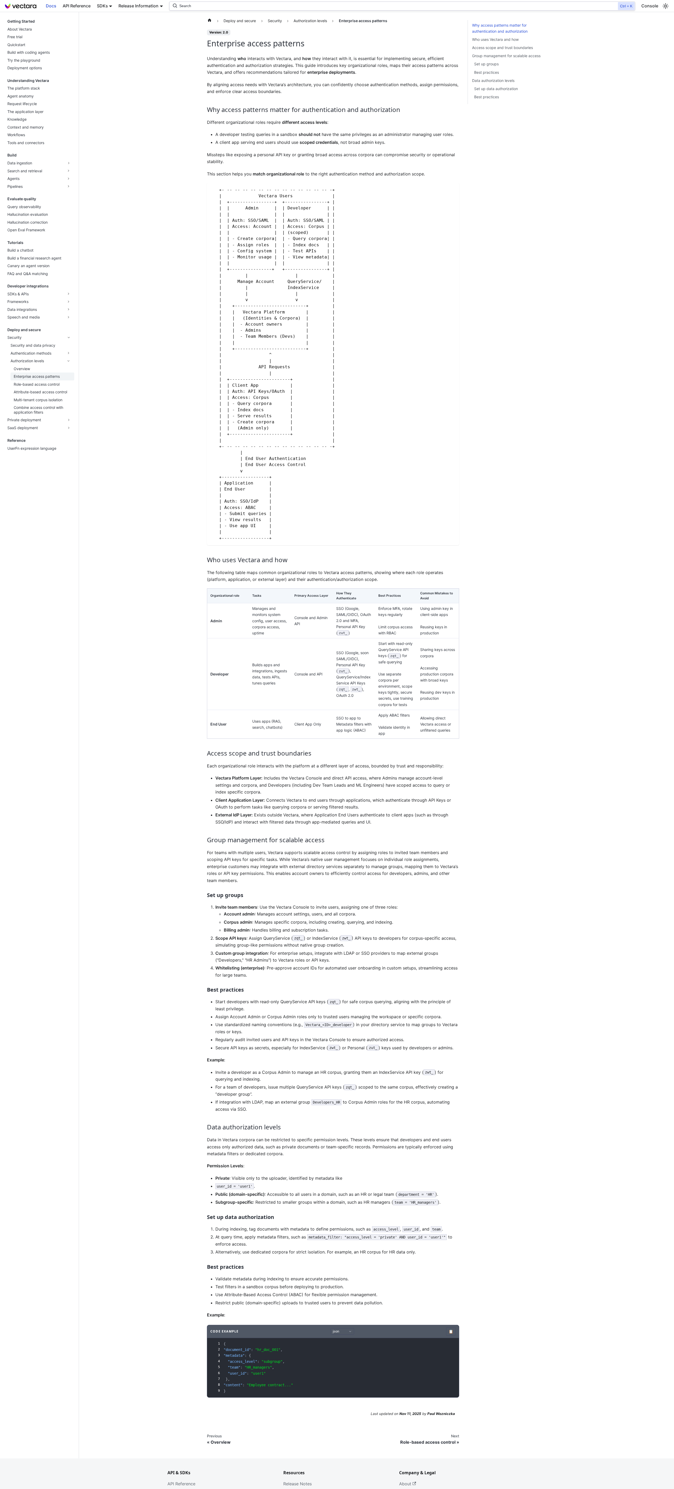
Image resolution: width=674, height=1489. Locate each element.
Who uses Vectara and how (495, 39)
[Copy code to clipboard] (452, 189)
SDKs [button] (102, 5)
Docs (51, 5)
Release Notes (297, 1483)
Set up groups (486, 64)
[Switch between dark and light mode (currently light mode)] (665, 6)
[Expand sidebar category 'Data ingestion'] (68, 163)
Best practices (486, 72)
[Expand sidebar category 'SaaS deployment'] (68, 428)
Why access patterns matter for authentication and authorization (500, 28)
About (405, 1483)
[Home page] (210, 20)
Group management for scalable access (506, 55)
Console (649, 5)
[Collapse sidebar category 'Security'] (68, 337)
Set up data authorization (496, 88)
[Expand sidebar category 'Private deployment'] (68, 420)
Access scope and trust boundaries (502, 47)
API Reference (77, 5)
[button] (39, 171)
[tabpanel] (333, 1368)
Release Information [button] (138, 5)
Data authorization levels (493, 80)
